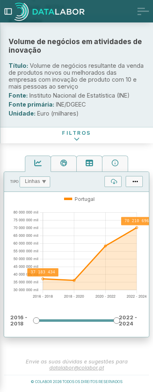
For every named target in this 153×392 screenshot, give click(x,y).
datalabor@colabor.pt (76, 368)
